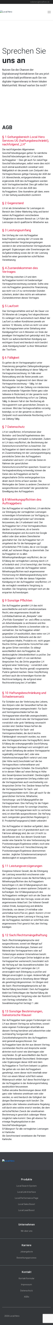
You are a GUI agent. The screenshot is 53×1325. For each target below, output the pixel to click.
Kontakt (26, 1272)
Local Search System (26, 1186)
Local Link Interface (26, 1192)
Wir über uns (26, 1231)
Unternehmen (26, 1224)
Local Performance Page (26, 1198)
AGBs (26, 1297)
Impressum (26, 1284)
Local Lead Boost (26, 1210)
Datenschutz (26, 1290)
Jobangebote (26, 1251)
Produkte (26, 1179)
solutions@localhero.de (39, 2)
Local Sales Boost (26, 1204)
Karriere (26, 1245)
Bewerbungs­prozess (26, 1258)
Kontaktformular (26, 1278)
